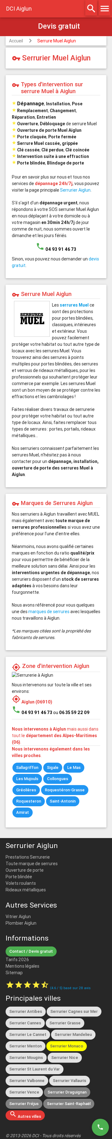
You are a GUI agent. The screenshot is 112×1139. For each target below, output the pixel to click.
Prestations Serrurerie (28, 857)
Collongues (57, 778)
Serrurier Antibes (25, 1011)
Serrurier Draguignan (67, 1092)
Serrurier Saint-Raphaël (69, 1103)
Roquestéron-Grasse (65, 790)
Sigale (52, 767)
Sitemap (14, 972)
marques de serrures (48, 611)
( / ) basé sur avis (70, 988)
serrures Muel (74, 305)
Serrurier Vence (24, 1092)
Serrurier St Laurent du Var (34, 1069)
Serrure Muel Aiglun (56, 41)
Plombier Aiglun (21, 923)
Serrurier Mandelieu (73, 1034)
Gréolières (26, 790)
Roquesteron (28, 801)
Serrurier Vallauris (69, 1080)
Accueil (16, 41)
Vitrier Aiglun (18, 916)
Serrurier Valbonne (26, 1080)
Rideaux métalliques (26, 890)
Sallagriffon (27, 767)
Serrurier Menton (25, 1046)
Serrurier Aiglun (75, 190)
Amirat (22, 812)
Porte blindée (19, 876)
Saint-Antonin (63, 801)
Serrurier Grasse (65, 1023)
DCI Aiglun (19, 8)
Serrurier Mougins (26, 1057)
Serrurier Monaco (66, 1046)
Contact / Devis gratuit (31, 951)
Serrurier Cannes (25, 1023)
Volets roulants (21, 883)
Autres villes (25, 1114)
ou (71, 712)
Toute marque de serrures (32, 863)
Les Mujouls (27, 778)
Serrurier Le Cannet (27, 1034)
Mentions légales (22, 966)
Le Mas (74, 767)
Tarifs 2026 (17, 959)
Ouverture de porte (25, 870)
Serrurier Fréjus (24, 1103)
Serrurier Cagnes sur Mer (74, 1011)
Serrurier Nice (64, 1057)
